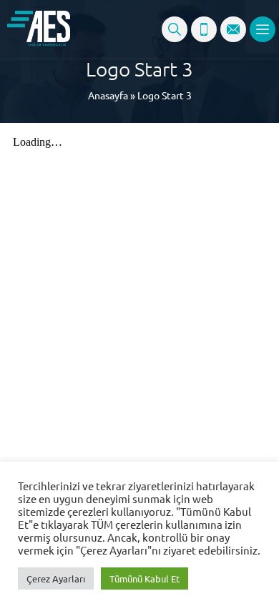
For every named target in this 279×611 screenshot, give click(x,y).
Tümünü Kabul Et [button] (144, 578)
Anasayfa (108, 95)
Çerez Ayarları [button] (55, 578)
